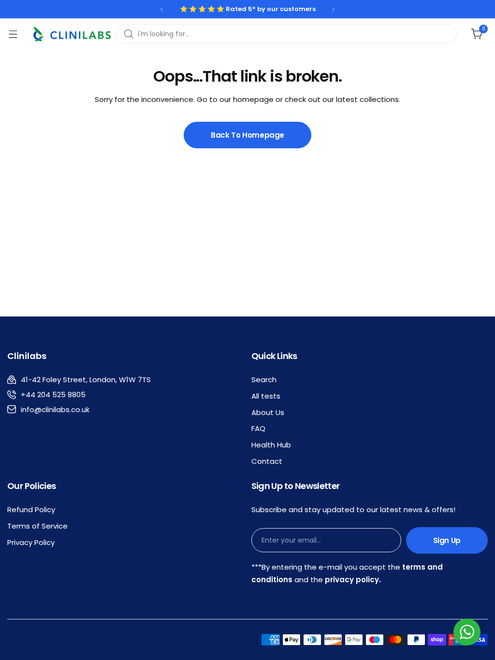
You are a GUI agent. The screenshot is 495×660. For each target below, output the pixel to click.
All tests (265, 396)
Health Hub (271, 445)
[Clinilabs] (72, 34)
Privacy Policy (31, 542)
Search (264, 379)
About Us (267, 412)
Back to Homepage (247, 135)
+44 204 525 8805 (53, 394)
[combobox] (286, 33)
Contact (266, 461)
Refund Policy (31, 509)
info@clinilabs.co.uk (55, 409)
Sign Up (447, 540)
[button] (161, 9)
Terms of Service (37, 526)
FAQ (258, 428)
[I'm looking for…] (128, 33)
